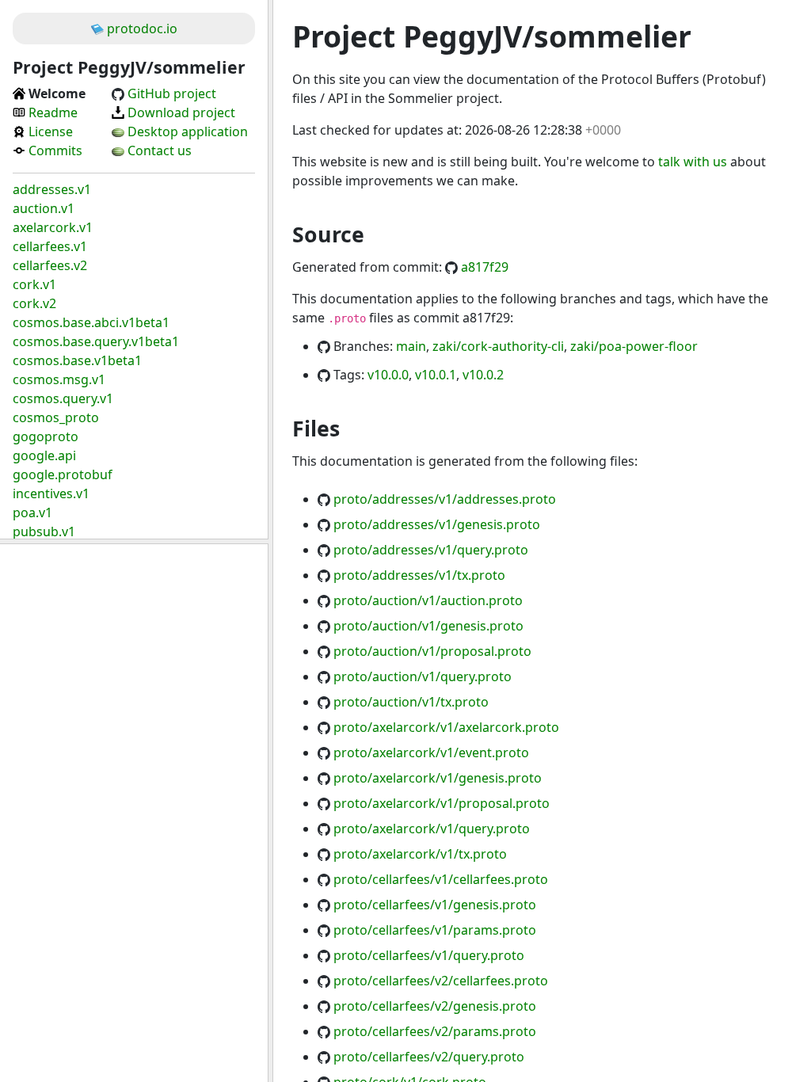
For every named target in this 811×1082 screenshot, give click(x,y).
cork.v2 (34, 303)
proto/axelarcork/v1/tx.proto (420, 854)
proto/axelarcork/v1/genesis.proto (437, 778)
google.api (44, 455)
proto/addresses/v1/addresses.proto (444, 499)
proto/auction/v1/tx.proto (411, 702)
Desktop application (188, 131)
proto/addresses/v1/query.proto (430, 549)
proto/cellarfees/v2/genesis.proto (434, 1006)
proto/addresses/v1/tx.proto (419, 575)
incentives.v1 (51, 493)
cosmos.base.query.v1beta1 (96, 341)
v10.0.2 (483, 374)
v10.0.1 (435, 374)
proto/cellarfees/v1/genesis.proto (434, 904)
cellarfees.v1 (50, 246)
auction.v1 (43, 208)
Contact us (160, 150)
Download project (181, 112)
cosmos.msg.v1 (59, 379)
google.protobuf (62, 474)
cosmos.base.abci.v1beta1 (91, 322)
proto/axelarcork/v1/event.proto (431, 752)
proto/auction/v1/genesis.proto (428, 625)
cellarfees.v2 (50, 265)
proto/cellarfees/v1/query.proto (428, 955)
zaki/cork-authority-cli (498, 346)
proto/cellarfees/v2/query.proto (428, 1056)
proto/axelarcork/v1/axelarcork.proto (446, 727)
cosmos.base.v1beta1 (77, 360)
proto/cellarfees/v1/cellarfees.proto (440, 879)
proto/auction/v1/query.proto (422, 676)
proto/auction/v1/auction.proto (428, 600)
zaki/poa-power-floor (634, 346)
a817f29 (484, 267)
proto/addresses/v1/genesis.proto (436, 524)
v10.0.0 (388, 374)
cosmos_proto (56, 417)
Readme (53, 112)
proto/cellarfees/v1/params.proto (434, 930)
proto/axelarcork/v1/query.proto (431, 828)
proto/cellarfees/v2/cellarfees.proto (440, 980)
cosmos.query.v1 (63, 398)
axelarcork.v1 (53, 227)
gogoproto (45, 436)
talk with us (692, 161)
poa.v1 (32, 512)
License (51, 131)
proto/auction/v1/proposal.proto (432, 651)
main (411, 346)
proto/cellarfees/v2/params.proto (434, 1031)
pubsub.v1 (44, 531)
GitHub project (172, 93)
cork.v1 (34, 284)
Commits (55, 150)
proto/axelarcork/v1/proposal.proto (441, 803)
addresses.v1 (52, 189)
